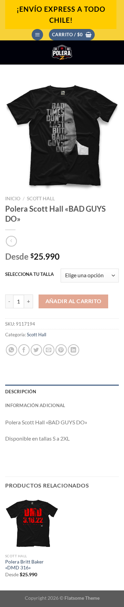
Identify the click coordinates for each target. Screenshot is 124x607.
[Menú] (37, 34)
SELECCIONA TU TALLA (29, 274)
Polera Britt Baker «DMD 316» (24, 565)
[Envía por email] (48, 350)
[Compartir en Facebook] (24, 350)
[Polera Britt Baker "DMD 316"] (32, 523)
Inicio (12, 198)
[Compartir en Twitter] (36, 350)
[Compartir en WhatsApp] (11, 350)
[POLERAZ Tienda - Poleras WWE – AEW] (62, 52)
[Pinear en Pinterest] (61, 350)
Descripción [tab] (20, 391)
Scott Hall (41, 198)
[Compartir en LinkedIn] (73, 350)
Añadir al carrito (73, 301)
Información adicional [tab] (35, 405)
